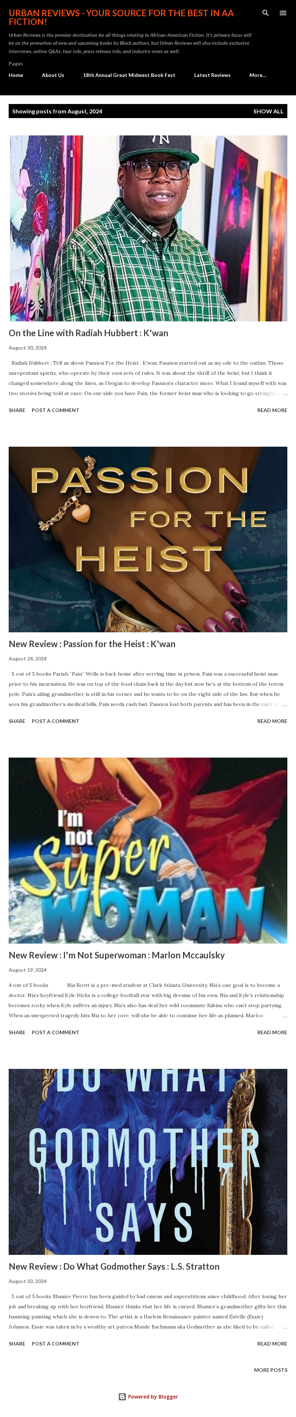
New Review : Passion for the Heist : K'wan (92, 643)
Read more (272, 410)
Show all (268, 111)
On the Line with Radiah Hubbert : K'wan (88, 333)
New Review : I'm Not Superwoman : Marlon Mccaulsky (117, 955)
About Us (53, 75)
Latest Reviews (212, 75)
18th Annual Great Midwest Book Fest (129, 75)
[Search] (265, 13)
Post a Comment (55, 410)
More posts (270, 1370)
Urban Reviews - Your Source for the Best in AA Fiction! (121, 17)
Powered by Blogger (152, 1396)
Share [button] (17, 410)
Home (16, 75)
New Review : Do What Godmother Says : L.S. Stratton (114, 1266)
